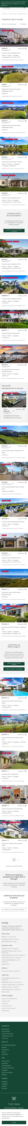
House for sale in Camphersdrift (11, 333)
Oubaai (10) (5, 1003)
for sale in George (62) (10, 948)
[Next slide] (26, 37)
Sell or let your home (8, 1033)
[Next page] (18, 860)
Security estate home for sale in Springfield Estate (11, 370)
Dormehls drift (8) (7, 1006)
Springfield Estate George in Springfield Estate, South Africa (12, 416)
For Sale (4, 13)
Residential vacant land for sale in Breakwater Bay (11, 593)
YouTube (4, 1088)
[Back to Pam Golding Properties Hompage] (14, 1099)
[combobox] (13, 24)
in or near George (9, 936)
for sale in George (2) (11, 957)
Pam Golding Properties (8, 1045)
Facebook (4, 1081)
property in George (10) (13, 984)
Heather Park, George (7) (9, 1008)
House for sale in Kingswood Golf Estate (13, 521)
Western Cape (22, 13)
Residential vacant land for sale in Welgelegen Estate (11, 90)
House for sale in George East (10, 774)
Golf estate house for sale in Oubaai (12, 161)
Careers (4, 1052)
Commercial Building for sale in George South (13, 488)
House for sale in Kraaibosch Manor (12, 298)
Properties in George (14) (11, 971)
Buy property (5, 1029)
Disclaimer (5, 1063)
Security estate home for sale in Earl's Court (12, 738)
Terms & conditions (7, 1072)
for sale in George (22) (12, 951)
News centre (5, 1049)
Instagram (5, 1084)
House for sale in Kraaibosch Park (11, 53)
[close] (26, 1)
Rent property (6, 1031)
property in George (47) (11, 979)
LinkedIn (4, 1086)
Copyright (4, 1070)
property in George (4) (11, 989)
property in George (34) (12, 982)
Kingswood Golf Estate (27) (9, 998)
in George (10, 939)
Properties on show (7, 1036)
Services (4, 1047)
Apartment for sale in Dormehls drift (12, 808)
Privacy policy (5, 1061)
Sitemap (4, 1074)
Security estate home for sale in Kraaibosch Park (14, 628)
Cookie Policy (5, 1118)
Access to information (8, 1068)
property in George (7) (10, 987)
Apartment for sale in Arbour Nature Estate (12, 702)
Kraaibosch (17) (6, 1001)
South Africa (12, 13)
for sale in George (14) (13, 955)
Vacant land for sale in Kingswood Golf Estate (12, 451)
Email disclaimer (6, 1065)
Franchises (5, 1054)
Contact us (21, 48)
